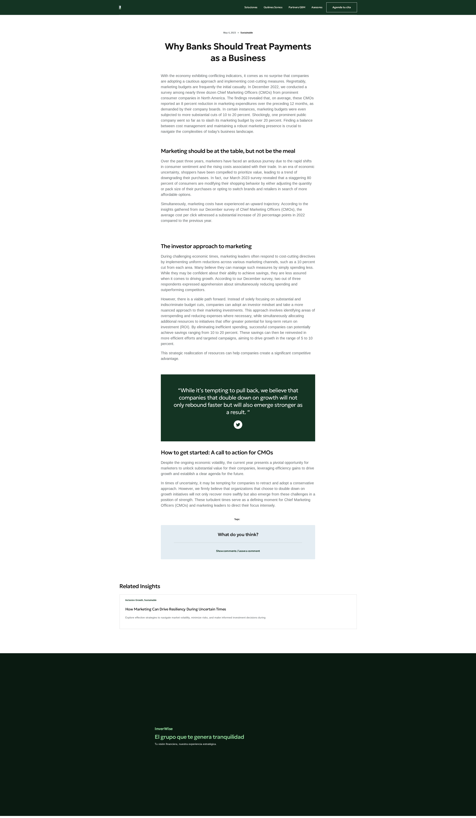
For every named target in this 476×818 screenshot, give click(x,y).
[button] (238, 549)
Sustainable (246, 32)
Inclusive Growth (134, 600)
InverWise (164, 728)
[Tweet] (238, 424)
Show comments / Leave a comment (238, 551)
